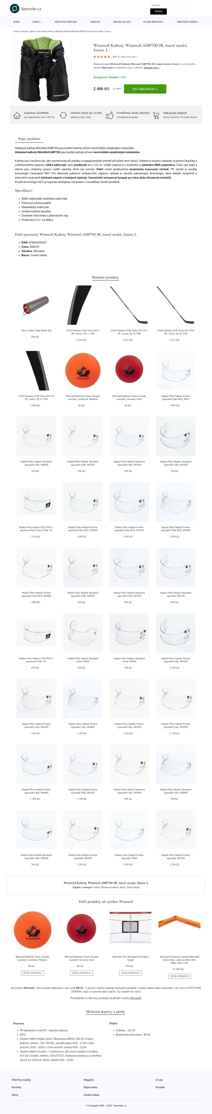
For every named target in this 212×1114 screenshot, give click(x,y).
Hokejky (95, 22)
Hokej (36, 22)
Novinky (16, 1087)
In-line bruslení (152, 22)
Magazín (89, 1079)
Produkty (24, 31)
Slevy (15, 1094)
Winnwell (107, 67)
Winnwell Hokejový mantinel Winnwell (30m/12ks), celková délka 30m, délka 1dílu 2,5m (179, 959)
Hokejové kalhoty (109, 887)
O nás (159, 1079)
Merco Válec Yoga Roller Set (36, 330)
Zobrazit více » (151, 67)
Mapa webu (90, 1087)
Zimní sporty (41, 31)
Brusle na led (121, 22)
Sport (32, 31)
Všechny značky (21, 1079)
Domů (16, 22)
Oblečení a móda (187, 22)
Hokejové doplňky (66, 22)
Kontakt (160, 1087)
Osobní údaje (91, 1094)
